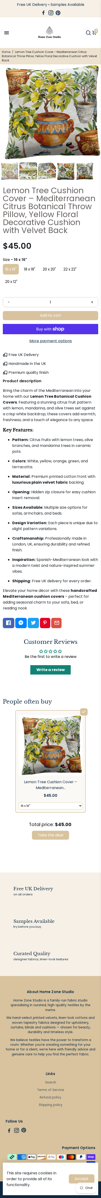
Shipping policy (50, 1105)
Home (6, 52)
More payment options (50, 341)
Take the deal (50, 835)
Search (50, 1082)
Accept (82, 1178)
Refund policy (50, 1097)
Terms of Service (50, 1090)
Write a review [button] (50, 669)
